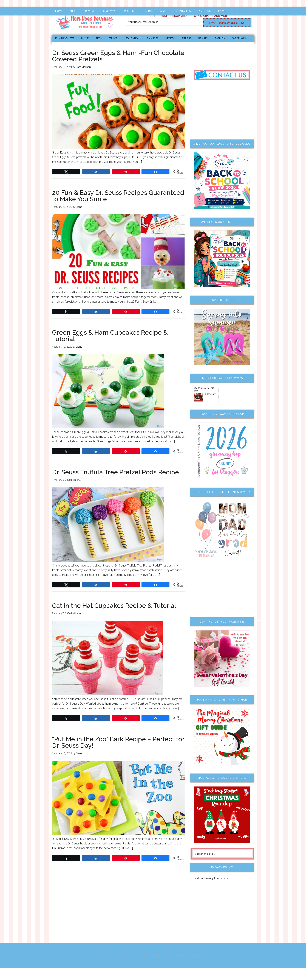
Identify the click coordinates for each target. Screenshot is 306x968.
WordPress (186, 955)
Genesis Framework (167, 955)
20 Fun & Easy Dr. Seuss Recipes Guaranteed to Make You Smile (118, 196)
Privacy (209, 878)
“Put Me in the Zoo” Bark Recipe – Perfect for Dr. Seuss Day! (118, 742)
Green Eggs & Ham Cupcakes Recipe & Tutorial (110, 335)
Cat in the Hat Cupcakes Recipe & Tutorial (114, 605)
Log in (198, 955)
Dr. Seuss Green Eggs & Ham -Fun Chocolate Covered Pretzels (118, 56)
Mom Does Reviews (85, 21)
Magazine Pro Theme (139, 955)
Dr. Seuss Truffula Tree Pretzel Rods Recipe (115, 472)
